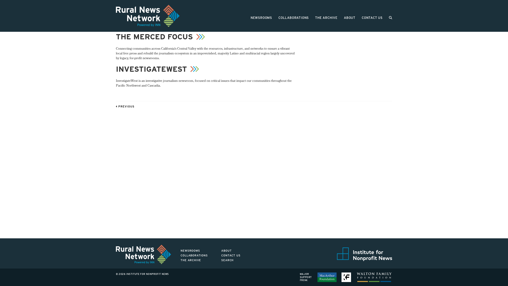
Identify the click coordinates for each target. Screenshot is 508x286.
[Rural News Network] (148, 16)
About (349, 18)
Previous (125, 106)
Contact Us (372, 18)
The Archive (326, 18)
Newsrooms (261, 18)
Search (227, 260)
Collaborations (293, 18)
